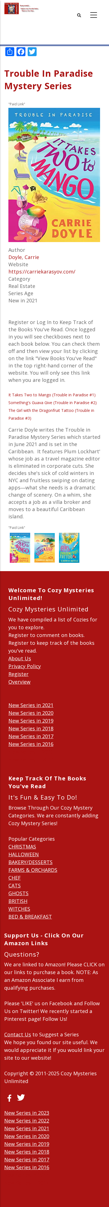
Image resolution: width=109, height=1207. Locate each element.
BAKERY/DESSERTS (30, 862)
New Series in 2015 (30, 751)
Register (18, 674)
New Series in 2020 (30, 713)
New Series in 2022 (26, 1120)
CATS (14, 885)
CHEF (14, 877)
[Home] (21, 8)
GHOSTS (18, 893)
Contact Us (17, 1034)
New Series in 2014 (30, 759)
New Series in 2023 (26, 1112)
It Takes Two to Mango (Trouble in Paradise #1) (52, 394)
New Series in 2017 (30, 736)
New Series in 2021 (30, 705)
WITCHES (19, 908)
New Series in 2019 (30, 720)
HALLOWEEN (23, 854)
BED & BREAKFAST (30, 916)
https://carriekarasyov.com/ (41, 271)
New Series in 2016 (30, 744)
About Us (19, 658)
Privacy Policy (24, 666)
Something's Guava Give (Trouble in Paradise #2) (52, 402)
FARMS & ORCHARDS (32, 870)
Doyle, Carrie (23, 257)
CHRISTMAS (22, 846)
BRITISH (17, 901)
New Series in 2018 (30, 728)
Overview (19, 681)
